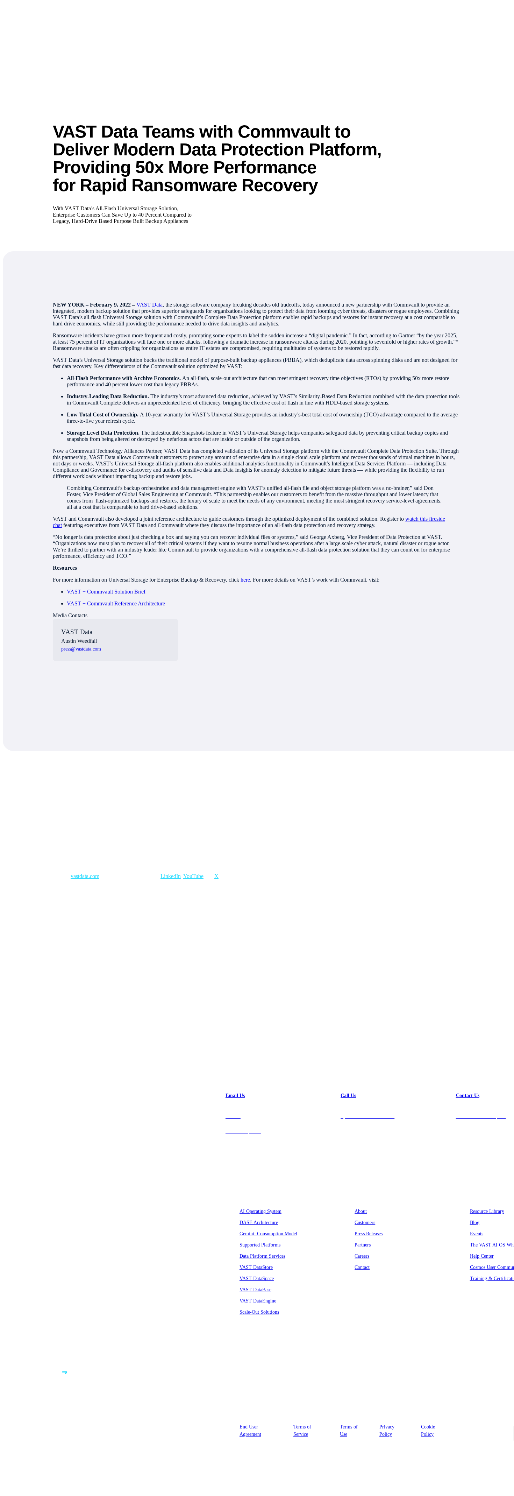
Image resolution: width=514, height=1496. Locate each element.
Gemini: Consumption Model (268, 1233)
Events (476, 1233)
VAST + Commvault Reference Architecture (116, 603)
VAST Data (149, 305)
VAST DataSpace (257, 1278)
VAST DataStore (256, 1267)
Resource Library (487, 1211)
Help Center (482, 1256)
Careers (362, 1256)
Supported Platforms (260, 1245)
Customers (365, 1222)
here (245, 580)
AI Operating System (260, 1211)
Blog (474, 1222)
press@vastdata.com (81, 649)
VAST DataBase (255, 1289)
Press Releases (369, 1233)
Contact (362, 1267)
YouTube (193, 876)
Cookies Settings (480, 1428)
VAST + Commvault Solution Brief (106, 592)
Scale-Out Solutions (259, 1312)
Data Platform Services (262, 1256)
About (361, 1211)
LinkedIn (170, 876)
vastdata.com (85, 876)
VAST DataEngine (258, 1301)
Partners (363, 1245)
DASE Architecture (259, 1222)
